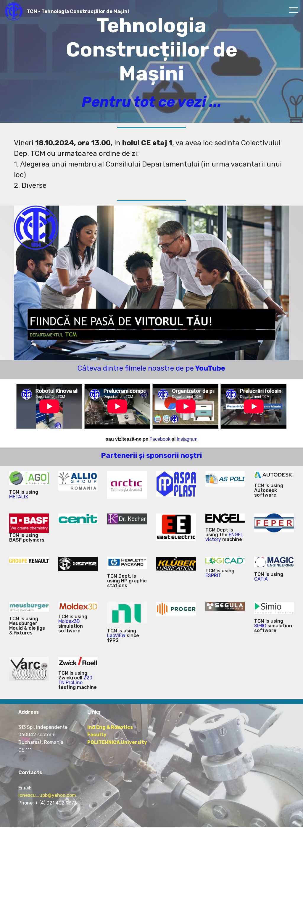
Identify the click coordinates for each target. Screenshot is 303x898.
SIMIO (260, 626)
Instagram (187, 439)
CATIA (261, 579)
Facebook (159, 439)
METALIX (18, 497)
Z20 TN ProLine (75, 680)
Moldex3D (69, 621)
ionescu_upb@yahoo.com (47, 795)
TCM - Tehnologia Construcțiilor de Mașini (78, 11)
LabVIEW (116, 635)
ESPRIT (213, 575)
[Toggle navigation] (293, 9)
